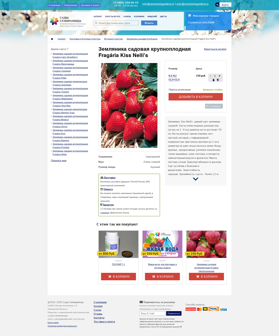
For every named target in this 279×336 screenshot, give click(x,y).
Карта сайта (53, 322)
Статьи (97, 309)
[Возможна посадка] (214, 80)
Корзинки (139, 16)
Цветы (163, 16)
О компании (54, 5)
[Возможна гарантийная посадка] (218, 80)
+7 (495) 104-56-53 (125, 2)
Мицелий (152, 16)
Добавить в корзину (196, 97)
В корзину (121, 276)
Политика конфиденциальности (62, 326)
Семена (127, 16)
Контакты (99, 317)
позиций (201, 22)
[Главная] (53, 38)
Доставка (109, 177)
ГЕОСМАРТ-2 (118, 264)
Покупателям (70, 5)
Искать (149, 23)
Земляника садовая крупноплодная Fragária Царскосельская (206, 268)
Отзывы (98, 313)
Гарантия (108, 204)
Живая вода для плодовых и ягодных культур (162, 266)
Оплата (108, 189)
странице (104, 212)
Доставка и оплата (90, 5)
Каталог (98, 16)
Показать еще (59, 160)
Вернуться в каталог (215, 49)
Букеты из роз (112, 16)
